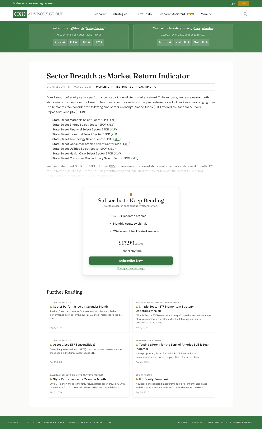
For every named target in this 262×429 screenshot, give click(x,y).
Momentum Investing (111, 86)
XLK (117, 139)
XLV (117, 153)
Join (243, 3)
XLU (112, 149)
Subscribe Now (131, 261)
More (204, 14)
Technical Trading (142, 86)
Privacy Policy (54, 422)
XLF (113, 129)
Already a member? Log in (131, 268)
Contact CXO (103, 422)
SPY (112, 166)
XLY (135, 158)
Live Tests (145, 14)
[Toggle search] (245, 14)
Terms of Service (79, 422)
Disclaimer (33, 422)
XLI (114, 134)
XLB (113, 120)
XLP (126, 144)
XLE (110, 125)
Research (100, 14)
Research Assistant (176, 14)
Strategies (120, 14)
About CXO (15, 422)
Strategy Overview (95, 28)
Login (232, 3)
